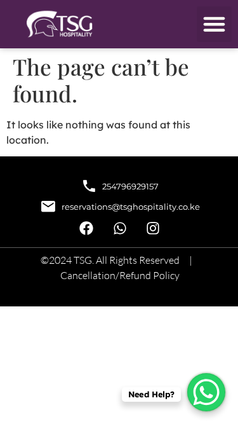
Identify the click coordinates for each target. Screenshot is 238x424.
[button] (214, 24)
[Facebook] (87, 228)
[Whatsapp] (120, 228)
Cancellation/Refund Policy (120, 275)
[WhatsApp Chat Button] (206, 392)
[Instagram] (153, 228)
